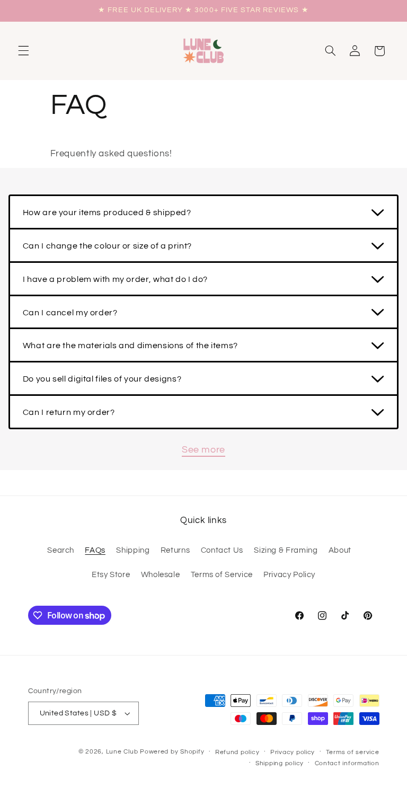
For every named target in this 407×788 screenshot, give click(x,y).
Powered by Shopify (172, 752)
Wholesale (160, 575)
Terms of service (352, 752)
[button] (23, 51)
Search (60, 550)
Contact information (347, 763)
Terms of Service (222, 575)
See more (203, 450)
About (340, 550)
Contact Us (222, 550)
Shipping (132, 550)
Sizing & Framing (285, 550)
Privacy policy (292, 752)
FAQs (95, 550)
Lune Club (122, 752)
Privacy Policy (289, 575)
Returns (175, 550)
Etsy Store (111, 575)
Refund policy (237, 752)
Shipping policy (279, 763)
